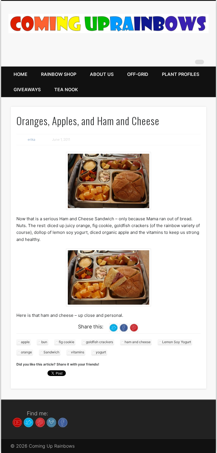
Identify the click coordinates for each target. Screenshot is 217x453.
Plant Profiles (180, 74)
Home (20, 74)
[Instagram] (51, 422)
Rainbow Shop (58, 74)
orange (26, 352)
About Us (102, 74)
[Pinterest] (40, 422)
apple (25, 342)
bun (44, 342)
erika (31, 139)
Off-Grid (137, 74)
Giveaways (27, 89)
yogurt (101, 352)
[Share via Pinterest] (134, 327)
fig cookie (66, 342)
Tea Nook (66, 89)
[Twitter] (28, 422)
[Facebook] (63, 422)
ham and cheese (138, 342)
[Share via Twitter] (113, 327)
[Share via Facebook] (124, 327)
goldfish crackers (99, 342)
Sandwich (51, 352)
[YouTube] (17, 422)
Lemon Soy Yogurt (176, 342)
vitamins (77, 352)
